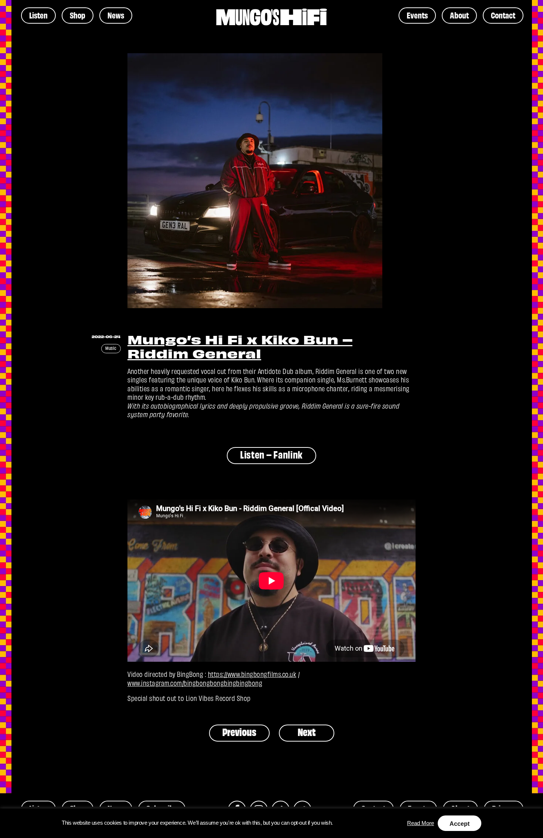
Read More (420, 823)
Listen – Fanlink (271, 454)
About (459, 15)
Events (417, 15)
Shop (77, 15)
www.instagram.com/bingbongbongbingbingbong (194, 682)
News (115, 15)
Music (111, 348)
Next (306, 731)
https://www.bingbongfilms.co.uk (252, 674)
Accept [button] (459, 824)
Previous (239, 731)
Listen (38, 15)
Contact (503, 15)
